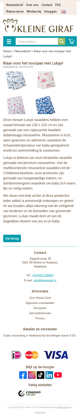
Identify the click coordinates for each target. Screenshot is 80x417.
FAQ (58, 5)
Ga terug (12, 238)
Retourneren (15, 11)
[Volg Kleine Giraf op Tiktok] (40, 375)
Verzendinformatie (40, 313)
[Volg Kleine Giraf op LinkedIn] (48, 375)
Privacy (40, 318)
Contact (47, 5)
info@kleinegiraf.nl (44, 280)
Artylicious (40, 412)
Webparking (63, 407)
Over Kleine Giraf (40, 297)
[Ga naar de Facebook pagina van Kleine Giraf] (22, 375)
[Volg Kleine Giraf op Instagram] (31, 375)
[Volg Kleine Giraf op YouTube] (57, 375)
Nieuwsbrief (14, 5)
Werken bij (34, 11)
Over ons (32, 5)
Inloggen (50, 11)
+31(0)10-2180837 (43, 275)
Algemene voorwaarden (40, 303)
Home (7, 51)
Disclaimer (40, 308)
